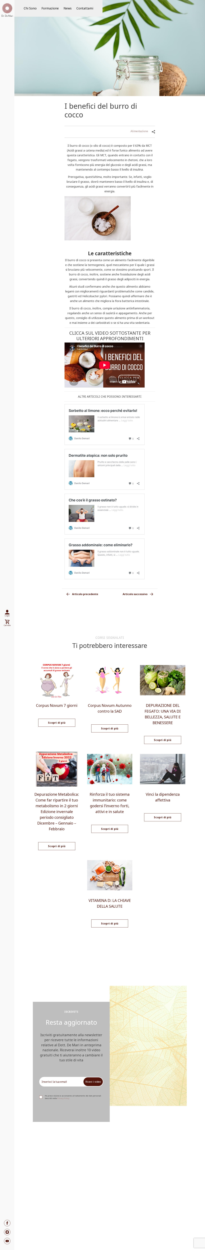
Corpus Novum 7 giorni (56, 705)
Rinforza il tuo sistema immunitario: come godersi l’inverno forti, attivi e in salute (110, 803)
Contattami (84, 8)
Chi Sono (30, 8)
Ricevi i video (93, 1081)
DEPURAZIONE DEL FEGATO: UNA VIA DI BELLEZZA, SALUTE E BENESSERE (163, 714)
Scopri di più (56, 722)
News (68, 8)
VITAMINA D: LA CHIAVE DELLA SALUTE (110, 903)
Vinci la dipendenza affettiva (163, 797)
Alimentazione (139, 131)
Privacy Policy (63, 1098)
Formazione (50, 8)
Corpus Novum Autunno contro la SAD (109, 708)
